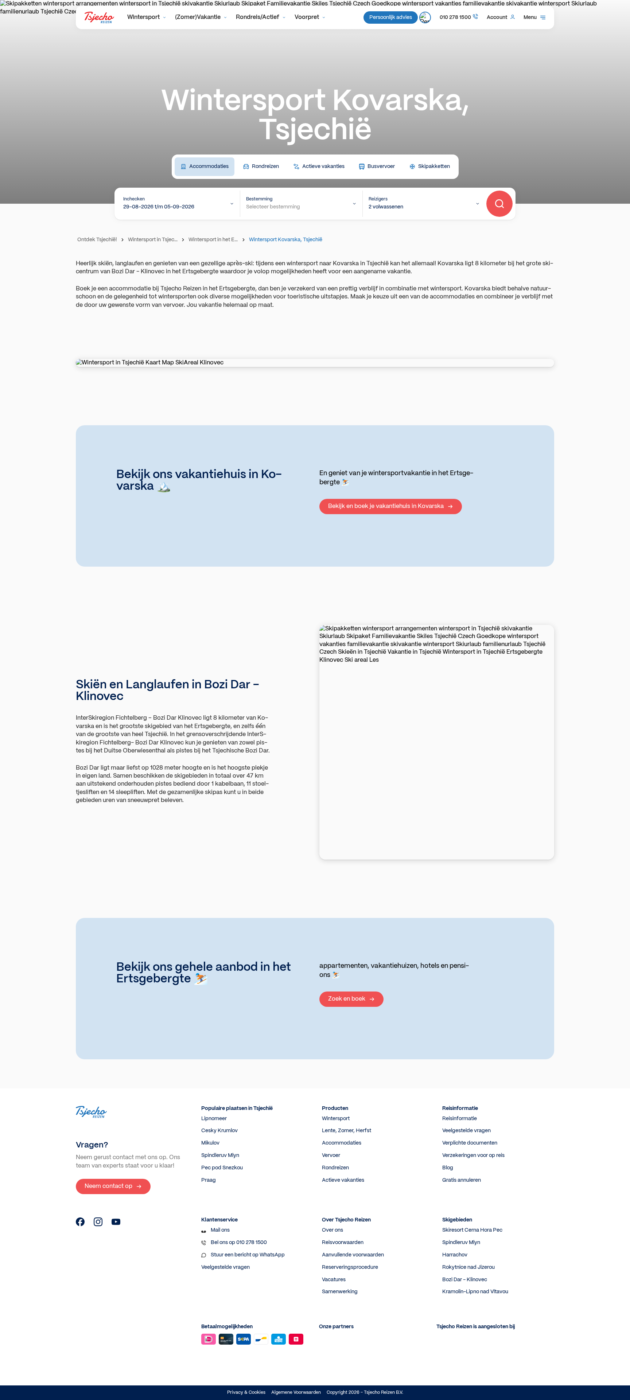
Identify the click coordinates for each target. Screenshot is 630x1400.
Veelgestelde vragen (466, 1130)
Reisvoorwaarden (342, 1242)
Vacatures (334, 1279)
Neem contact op (108, 1186)
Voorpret (307, 17)
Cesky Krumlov (219, 1130)
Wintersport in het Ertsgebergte (214, 239)
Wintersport (143, 17)
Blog (447, 1167)
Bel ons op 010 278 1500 (239, 1242)
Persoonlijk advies (390, 17)
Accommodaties (341, 1143)
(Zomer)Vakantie (198, 17)
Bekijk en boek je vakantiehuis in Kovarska (386, 506)
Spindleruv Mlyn (220, 1155)
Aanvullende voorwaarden (353, 1255)
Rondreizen (335, 1167)
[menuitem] (147, 17)
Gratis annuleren (461, 1180)
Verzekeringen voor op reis (473, 1155)
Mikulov (210, 1143)
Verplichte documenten (469, 1143)
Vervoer (331, 1155)
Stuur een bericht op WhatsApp (248, 1255)
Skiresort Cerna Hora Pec (472, 1230)
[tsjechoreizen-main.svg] (99, 17)
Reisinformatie (459, 1118)
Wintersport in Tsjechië (153, 239)
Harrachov (454, 1255)
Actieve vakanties (343, 1180)
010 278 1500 (455, 17)
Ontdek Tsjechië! (97, 239)
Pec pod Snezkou (222, 1167)
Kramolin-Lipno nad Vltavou (475, 1291)
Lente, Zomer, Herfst (346, 1130)
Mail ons (220, 1230)
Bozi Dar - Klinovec (464, 1279)
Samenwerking (340, 1291)
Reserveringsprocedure (350, 1267)
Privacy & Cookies (246, 1393)
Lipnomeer (214, 1118)
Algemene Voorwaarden (296, 1393)
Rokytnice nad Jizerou (468, 1267)
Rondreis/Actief (257, 17)
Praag (208, 1180)
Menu (530, 17)
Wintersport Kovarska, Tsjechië (285, 239)
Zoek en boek (346, 999)
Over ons (332, 1230)
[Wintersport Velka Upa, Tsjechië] (80, 1224)
